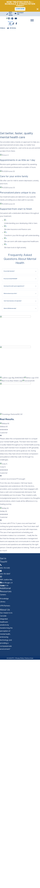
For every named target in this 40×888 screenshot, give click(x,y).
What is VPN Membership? (10, 308)
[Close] (37, 9)
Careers (3, 595)
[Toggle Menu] (32, 20)
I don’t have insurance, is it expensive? (13, 300)
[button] (20, 43)
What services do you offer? (10, 293)
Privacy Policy (19, 658)
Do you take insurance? (9, 271)
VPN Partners (5, 606)
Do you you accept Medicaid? (10, 278)
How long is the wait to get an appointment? (14, 286)
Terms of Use (29, 658)
